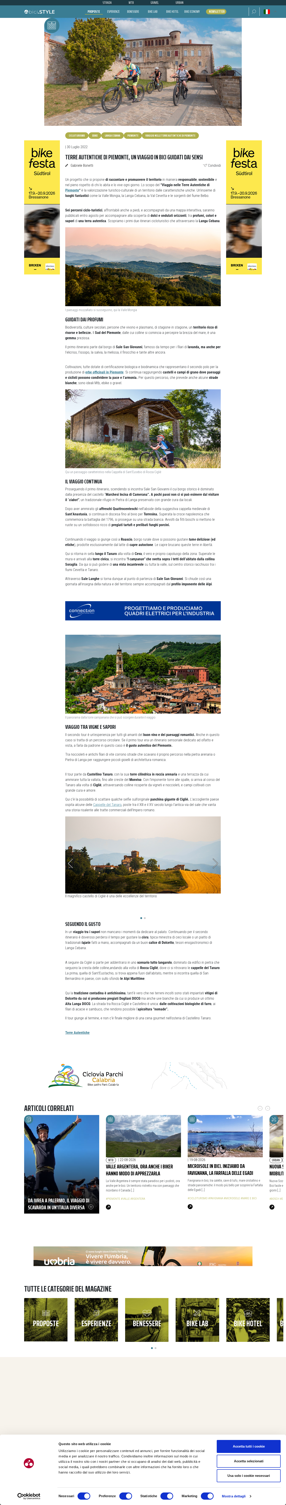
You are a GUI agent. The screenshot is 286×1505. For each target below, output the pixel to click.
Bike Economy (192, 11)
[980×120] (143, 1075)
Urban (276, 1160)
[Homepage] (39, 11)
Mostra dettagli (234, 1496)
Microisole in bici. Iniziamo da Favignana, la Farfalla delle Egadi (220, 1169)
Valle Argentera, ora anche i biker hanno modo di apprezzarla (139, 1170)
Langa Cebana (112, 135)
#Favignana (215, 1198)
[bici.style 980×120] (143, 1259)
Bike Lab (153, 11)
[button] (254, 11)
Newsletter (217, 11)
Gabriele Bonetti (82, 165)
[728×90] (143, 611)
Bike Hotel (172, 11)
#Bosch (274, 1198)
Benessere (133, 11)
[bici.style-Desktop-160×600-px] (42, 207)
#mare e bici (249, 1198)
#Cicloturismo (198, 1198)
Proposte (94, 11)
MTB (111, 1160)
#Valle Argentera (133, 1198)
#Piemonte (113, 1198)
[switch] (125, 1496)
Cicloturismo (77, 135)
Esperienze (113, 11)
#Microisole (232, 1198)
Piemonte (132, 135)
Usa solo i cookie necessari (248, 1476)
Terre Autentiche (77, 1033)
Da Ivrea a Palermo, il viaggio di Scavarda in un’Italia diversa (58, 1204)
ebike (95, 135)
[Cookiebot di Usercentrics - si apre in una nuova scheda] (28, 1496)
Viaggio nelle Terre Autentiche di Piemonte (170, 135)
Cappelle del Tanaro (107, 805)
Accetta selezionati (248, 1461)
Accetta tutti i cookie (249, 1446)
